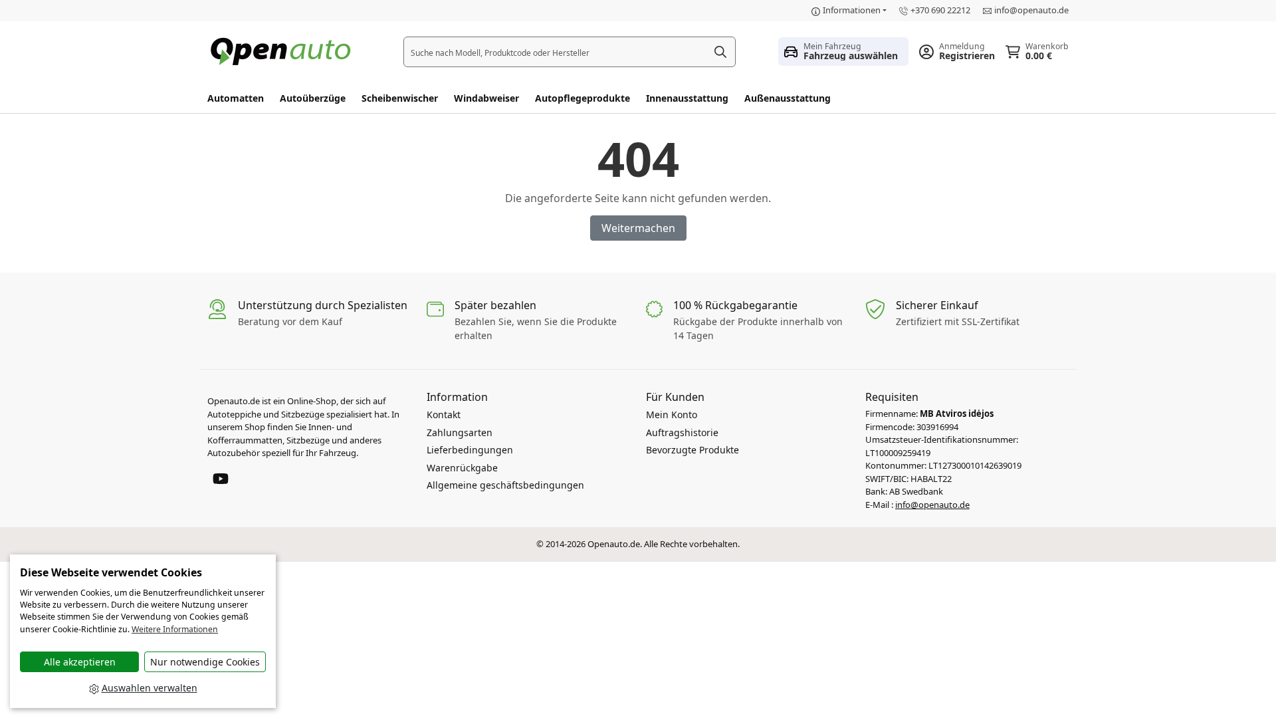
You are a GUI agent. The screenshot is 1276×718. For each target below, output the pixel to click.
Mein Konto (671, 414)
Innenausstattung (687, 98)
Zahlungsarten (459, 432)
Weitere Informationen (175, 629)
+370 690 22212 (940, 10)
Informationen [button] (852, 10)
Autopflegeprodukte (582, 98)
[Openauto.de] (283, 50)
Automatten (235, 98)
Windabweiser (486, 98)
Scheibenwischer (400, 98)
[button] (843, 51)
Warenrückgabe (462, 467)
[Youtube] (221, 477)
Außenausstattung (787, 98)
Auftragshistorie (682, 432)
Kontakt (444, 414)
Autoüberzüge (313, 98)
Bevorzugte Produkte (692, 449)
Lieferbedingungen (470, 449)
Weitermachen (638, 228)
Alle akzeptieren (80, 662)
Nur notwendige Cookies (205, 662)
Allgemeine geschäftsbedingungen (505, 485)
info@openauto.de (1031, 10)
